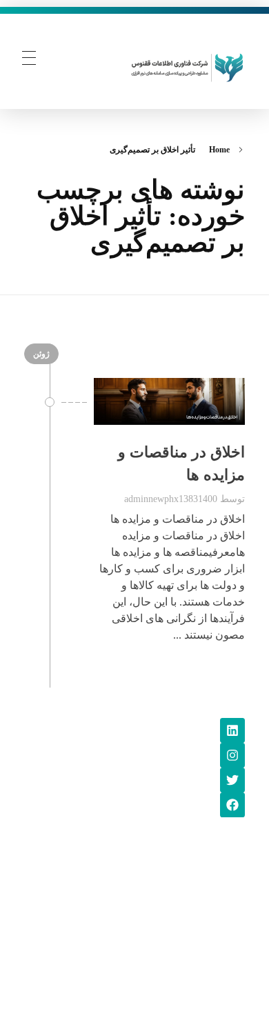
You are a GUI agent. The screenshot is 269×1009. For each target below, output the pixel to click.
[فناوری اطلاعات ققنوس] (187, 66)
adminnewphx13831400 (170, 498)
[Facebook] (232, 804)
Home (219, 149)
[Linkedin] (232, 730)
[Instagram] (232, 755)
